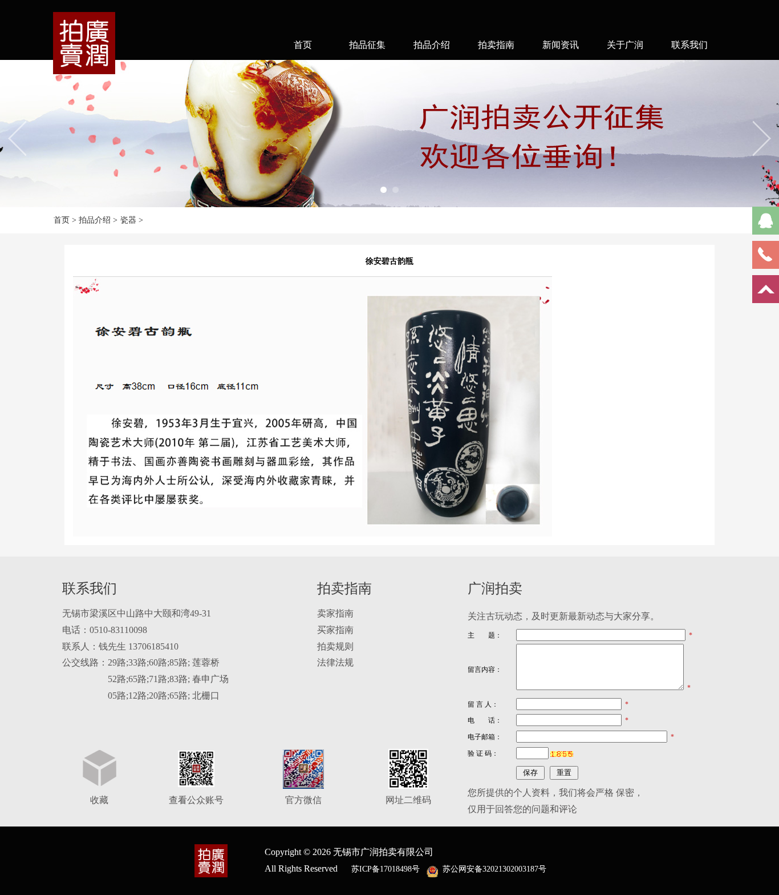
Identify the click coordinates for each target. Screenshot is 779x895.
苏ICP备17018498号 (385, 869)
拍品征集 (367, 45)
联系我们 (689, 45)
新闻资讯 (560, 45)
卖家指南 (335, 613)
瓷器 (128, 220)
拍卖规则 (335, 646)
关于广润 (625, 45)
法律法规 (335, 662)
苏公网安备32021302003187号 (494, 869)
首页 (303, 45)
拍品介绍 (431, 45)
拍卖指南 (496, 45)
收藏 (99, 800)
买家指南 (335, 630)
